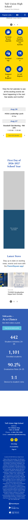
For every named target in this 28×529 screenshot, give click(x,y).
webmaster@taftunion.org (16, 434)
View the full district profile (12, 328)
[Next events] (24, 135)
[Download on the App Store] (14, 512)
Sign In (14, 449)
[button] (8, 15)
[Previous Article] (14, 301)
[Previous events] (3, 135)
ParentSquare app (15, 266)
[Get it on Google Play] (14, 507)
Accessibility (14, 447)
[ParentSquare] (14, 503)
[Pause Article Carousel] (11, 301)
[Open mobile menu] (25, 15)
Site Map (14, 444)
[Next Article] (17, 301)
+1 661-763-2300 (16, 432)
